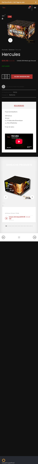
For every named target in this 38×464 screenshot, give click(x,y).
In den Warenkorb (21, 76)
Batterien (11, 49)
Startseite (5, 49)
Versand (33, 60)
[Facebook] (35, 2)
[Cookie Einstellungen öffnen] (3, 461)
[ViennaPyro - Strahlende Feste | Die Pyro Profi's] (4, 7)
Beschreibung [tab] (19, 105)
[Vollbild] (10, 40)
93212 (15, 92)
